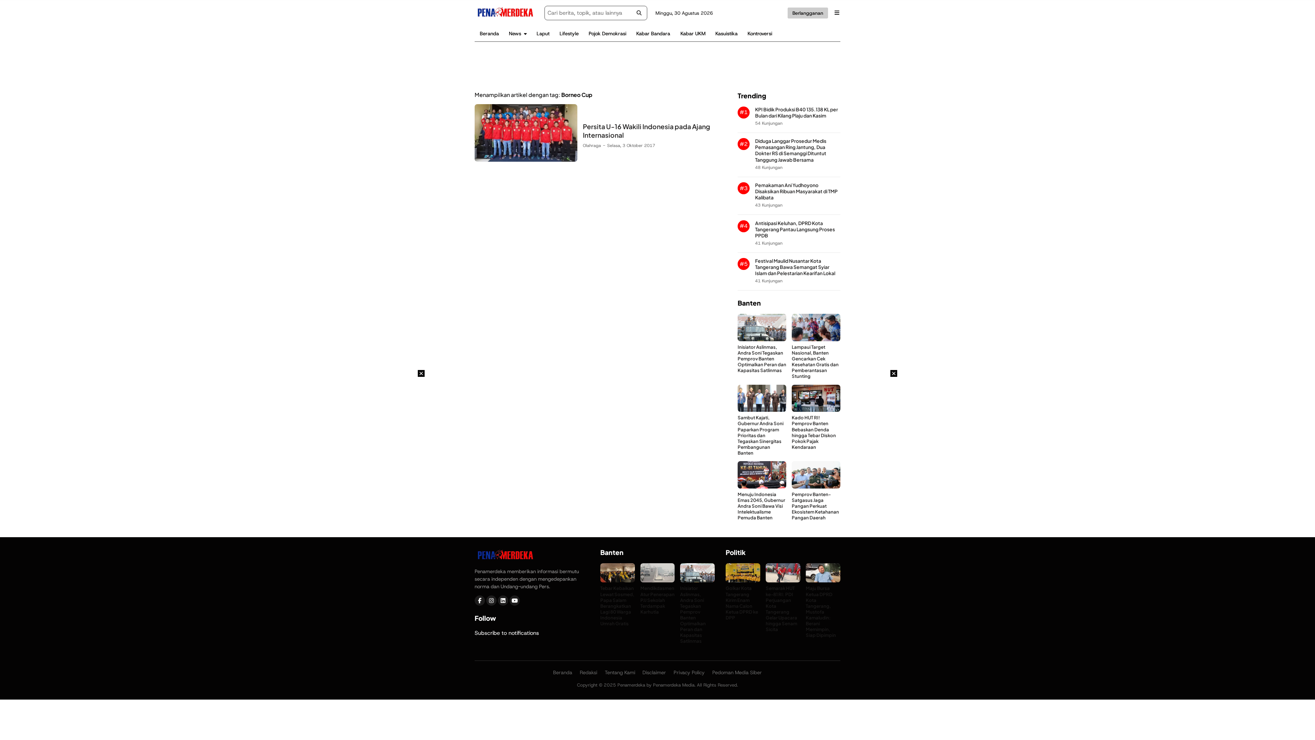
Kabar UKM (692, 33)
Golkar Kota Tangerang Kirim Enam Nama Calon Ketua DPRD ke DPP (742, 602)
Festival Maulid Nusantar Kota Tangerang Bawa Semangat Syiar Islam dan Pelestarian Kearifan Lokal (795, 267)
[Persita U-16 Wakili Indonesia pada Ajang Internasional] (526, 159)
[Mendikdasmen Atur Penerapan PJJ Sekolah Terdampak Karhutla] (657, 580)
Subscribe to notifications (507, 633)
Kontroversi (760, 33)
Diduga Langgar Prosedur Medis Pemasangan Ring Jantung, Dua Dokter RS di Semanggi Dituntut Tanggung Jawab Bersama (790, 150)
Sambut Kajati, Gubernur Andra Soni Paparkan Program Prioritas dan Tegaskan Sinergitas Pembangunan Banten (761, 435)
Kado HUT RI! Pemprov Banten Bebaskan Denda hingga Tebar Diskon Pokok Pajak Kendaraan (814, 432)
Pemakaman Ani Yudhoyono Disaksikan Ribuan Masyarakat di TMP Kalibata (796, 191)
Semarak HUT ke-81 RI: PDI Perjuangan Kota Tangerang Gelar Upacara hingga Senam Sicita (781, 608)
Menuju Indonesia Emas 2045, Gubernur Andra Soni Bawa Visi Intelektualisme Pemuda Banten (761, 505)
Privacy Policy (689, 672)
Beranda (489, 33)
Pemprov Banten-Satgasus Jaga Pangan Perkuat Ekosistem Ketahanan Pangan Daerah (815, 505)
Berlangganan (807, 13)
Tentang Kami (620, 672)
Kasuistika (726, 33)
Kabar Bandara (653, 33)
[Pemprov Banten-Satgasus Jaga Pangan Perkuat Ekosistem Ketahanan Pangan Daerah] (816, 486)
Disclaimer (654, 672)
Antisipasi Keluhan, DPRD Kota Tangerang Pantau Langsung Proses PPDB (795, 229)
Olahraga (592, 145)
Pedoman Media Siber (737, 672)
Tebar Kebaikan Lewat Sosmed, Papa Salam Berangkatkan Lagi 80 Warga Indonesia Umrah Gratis (617, 605)
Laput (543, 33)
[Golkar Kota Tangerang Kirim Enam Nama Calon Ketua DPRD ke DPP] (743, 580)
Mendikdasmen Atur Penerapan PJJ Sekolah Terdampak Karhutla (657, 599)
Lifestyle (569, 33)
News (515, 33)
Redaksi (588, 672)
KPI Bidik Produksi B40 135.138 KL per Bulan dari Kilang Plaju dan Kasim (796, 113)
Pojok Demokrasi (607, 33)
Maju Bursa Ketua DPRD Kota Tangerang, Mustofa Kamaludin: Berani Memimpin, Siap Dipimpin (821, 611)
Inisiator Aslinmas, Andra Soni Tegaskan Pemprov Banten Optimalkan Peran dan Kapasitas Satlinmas (762, 358)
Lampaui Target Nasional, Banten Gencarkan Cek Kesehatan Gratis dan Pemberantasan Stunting (815, 361)
